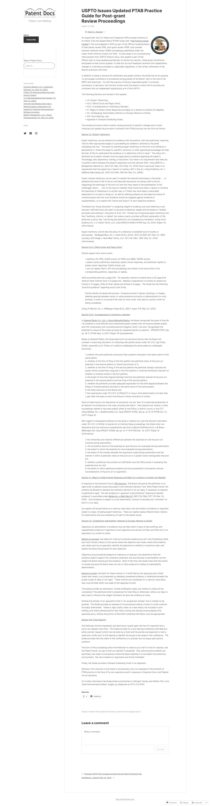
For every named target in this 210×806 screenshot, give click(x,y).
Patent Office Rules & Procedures (102, 712)
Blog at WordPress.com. (125, 799)
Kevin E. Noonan (95, 32)
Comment (160, 749)
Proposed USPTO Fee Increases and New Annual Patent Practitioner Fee (113, 774)
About (26, 35)
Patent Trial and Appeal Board (128, 712)
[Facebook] (30, 133)
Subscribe (31, 39)
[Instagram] (36, 133)
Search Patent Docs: (33, 60)
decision (120, 483)
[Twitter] (25, 133)
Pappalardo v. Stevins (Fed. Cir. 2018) (96, 778)
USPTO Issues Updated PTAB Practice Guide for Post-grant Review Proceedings (122, 16)
